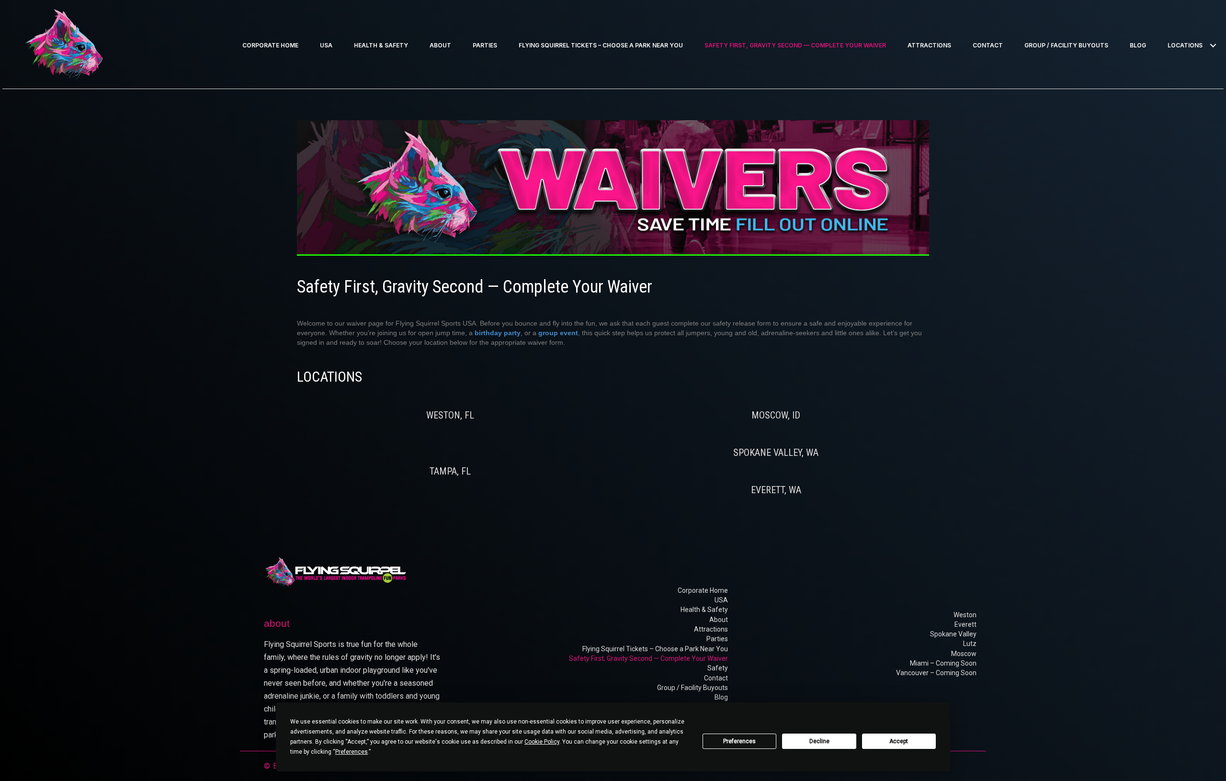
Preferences (739, 741)
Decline (819, 741)
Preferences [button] (351, 751)
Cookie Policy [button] (541, 741)
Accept (898, 741)
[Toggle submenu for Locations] (1213, 46)
